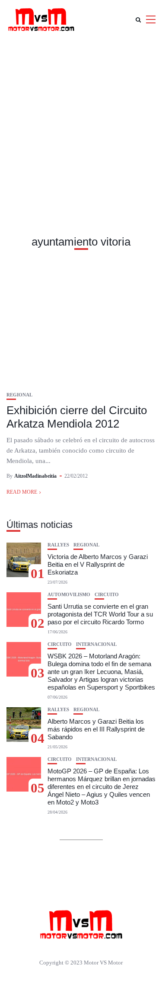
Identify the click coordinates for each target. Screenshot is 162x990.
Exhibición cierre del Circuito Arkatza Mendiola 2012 (76, 417)
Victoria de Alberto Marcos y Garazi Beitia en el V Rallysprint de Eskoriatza (98, 564)
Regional (19, 395)
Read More (21, 492)
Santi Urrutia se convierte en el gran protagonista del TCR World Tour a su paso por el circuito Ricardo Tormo (100, 614)
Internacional (96, 644)
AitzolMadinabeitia (35, 476)
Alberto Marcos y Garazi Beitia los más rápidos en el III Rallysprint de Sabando (96, 729)
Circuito (107, 594)
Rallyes (58, 545)
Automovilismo (69, 594)
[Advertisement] (81, 124)
